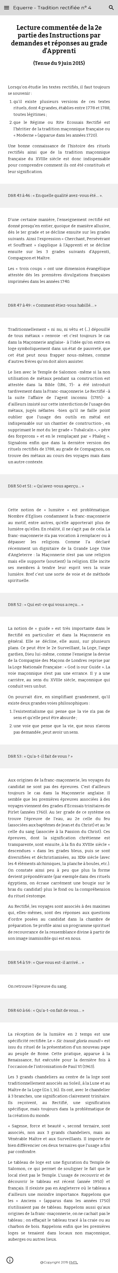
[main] (59, 45)
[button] (6, 7)
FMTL (73, 1262)
